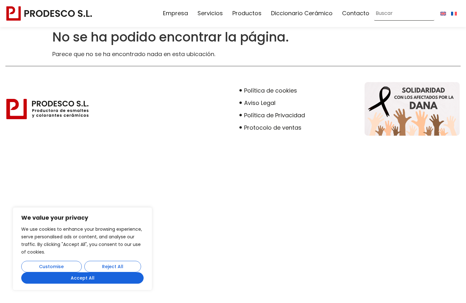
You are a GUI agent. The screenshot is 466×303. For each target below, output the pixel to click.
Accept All (82, 278)
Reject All (112, 266)
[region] (82, 248)
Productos (247, 13)
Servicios (210, 13)
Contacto (355, 13)
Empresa (175, 13)
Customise (51, 266)
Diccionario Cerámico (302, 13)
